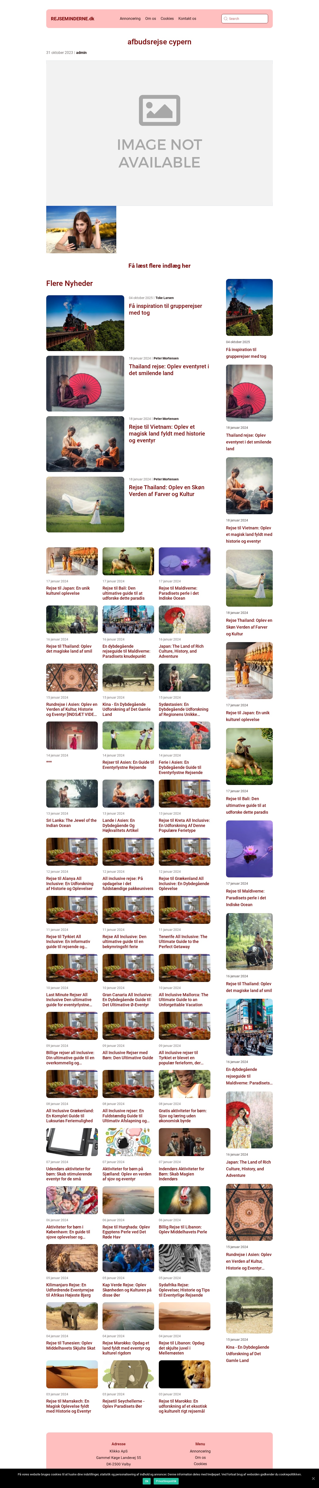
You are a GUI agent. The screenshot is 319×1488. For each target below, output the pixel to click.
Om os (150, 18)
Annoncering (130, 18)
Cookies (167, 18)
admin (81, 52)
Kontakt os (187, 18)
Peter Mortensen (166, 358)
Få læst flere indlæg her (159, 265)
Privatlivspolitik (166, 1481)
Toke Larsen (165, 298)
